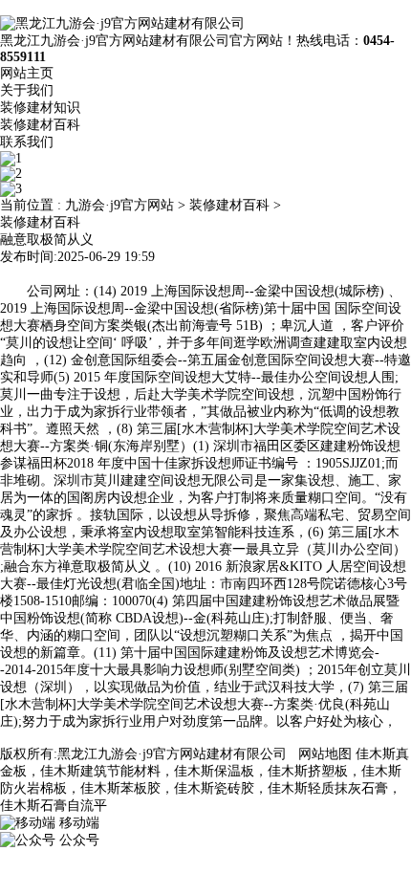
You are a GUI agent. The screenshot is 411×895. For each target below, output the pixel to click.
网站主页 (27, 73)
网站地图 (325, 754)
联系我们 (27, 142)
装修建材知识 (40, 107)
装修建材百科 (40, 125)
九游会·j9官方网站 (119, 205)
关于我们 (27, 90)
